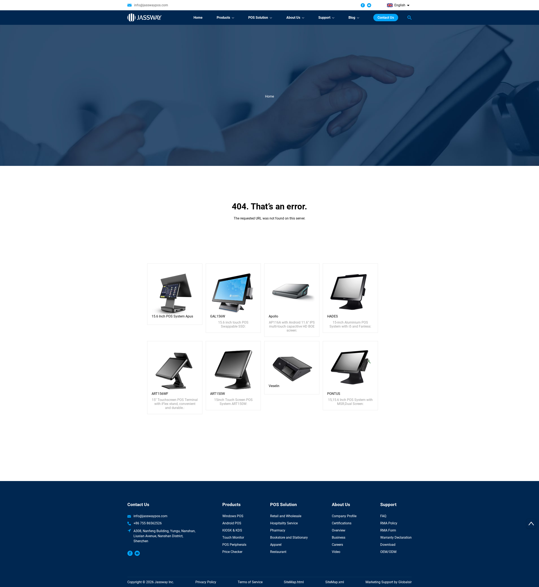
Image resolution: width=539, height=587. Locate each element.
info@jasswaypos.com (151, 5)
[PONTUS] (350, 368)
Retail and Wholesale (285, 516)
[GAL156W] (233, 291)
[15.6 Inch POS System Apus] (175, 291)
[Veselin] (292, 364)
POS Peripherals (234, 545)
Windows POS (232, 516)
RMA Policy (388, 523)
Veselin (274, 386)
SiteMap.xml (334, 582)
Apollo (273, 316)
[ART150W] (233, 368)
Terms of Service (250, 582)
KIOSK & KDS (232, 530)
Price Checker (232, 552)
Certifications (341, 523)
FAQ (383, 516)
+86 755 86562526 (147, 523)
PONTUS (333, 394)
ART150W (217, 394)
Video (336, 552)
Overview (338, 530)
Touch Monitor (233, 537)
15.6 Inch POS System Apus (172, 316)
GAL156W (217, 316)
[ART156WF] (175, 368)
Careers (337, 545)
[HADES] (350, 291)
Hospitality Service (284, 523)
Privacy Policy (205, 582)
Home (269, 96)
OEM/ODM (388, 552)
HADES (332, 316)
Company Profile (344, 516)
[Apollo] (292, 291)
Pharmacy (277, 530)
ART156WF (160, 394)
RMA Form (388, 530)
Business (338, 537)
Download (387, 545)
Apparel (276, 545)
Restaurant (278, 552)
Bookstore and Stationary (289, 537)
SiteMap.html (294, 582)
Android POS (231, 523)
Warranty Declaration (396, 537)
